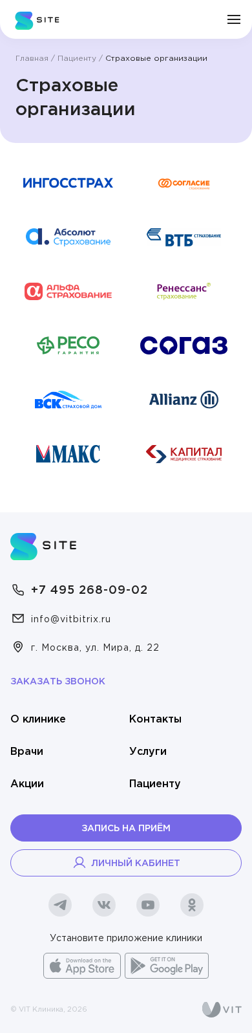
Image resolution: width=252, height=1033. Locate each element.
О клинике (38, 719)
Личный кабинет (135, 863)
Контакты (155, 719)
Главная (32, 58)
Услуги (148, 752)
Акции (27, 784)
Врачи (26, 752)
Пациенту (77, 58)
